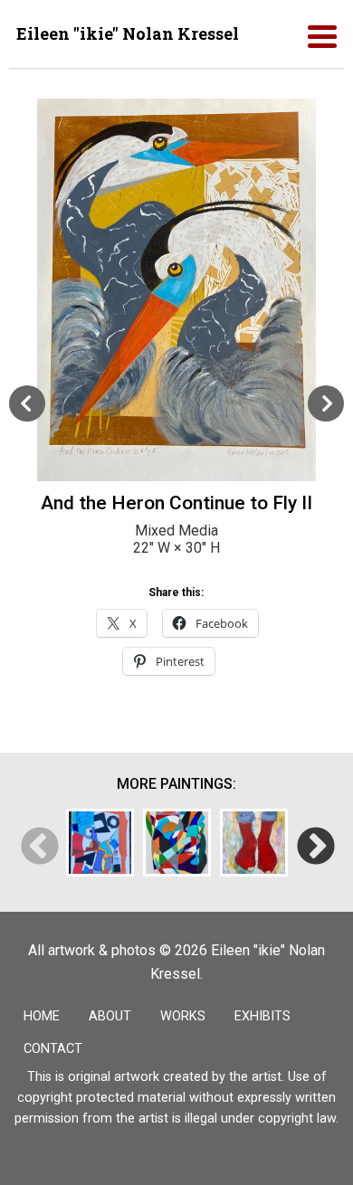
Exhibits (262, 1016)
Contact (53, 1049)
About (110, 1016)
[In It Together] (177, 843)
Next (314, 846)
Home (42, 1016)
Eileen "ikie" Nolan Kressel (127, 33)
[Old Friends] (254, 843)
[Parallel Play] (100, 843)
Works (182, 1016)
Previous (38, 846)
